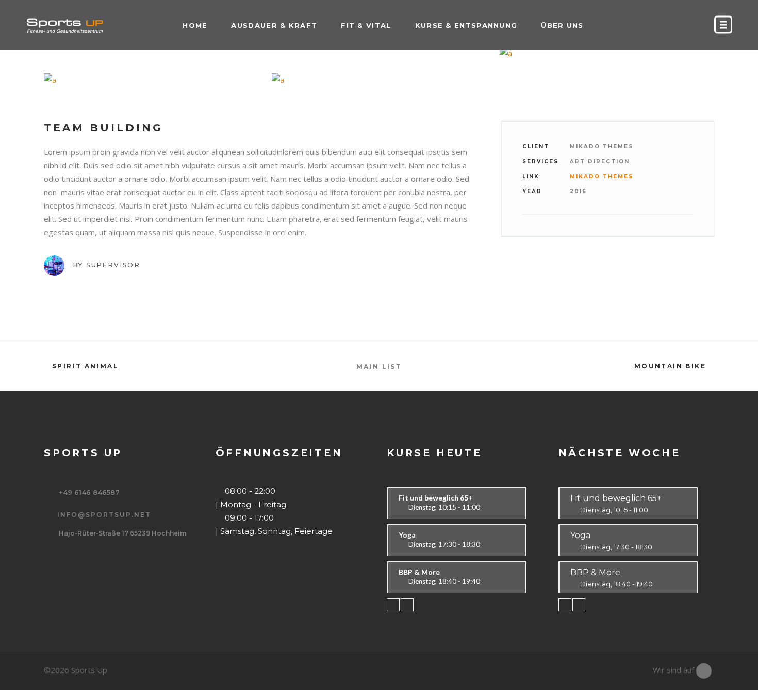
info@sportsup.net (104, 515)
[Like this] (693, 233)
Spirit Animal (85, 366)
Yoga (611, 543)
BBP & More (611, 580)
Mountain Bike (670, 366)
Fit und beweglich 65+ (616, 506)
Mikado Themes (601, 176)
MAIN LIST (379, 366)
